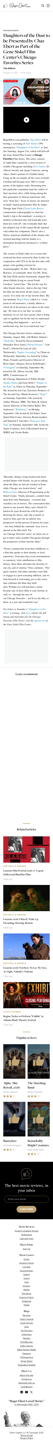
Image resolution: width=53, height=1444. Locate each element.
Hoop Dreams (35, 344)
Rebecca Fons (10, 492)
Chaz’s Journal (26, 1319)
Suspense (26, 1301)
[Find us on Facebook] (22, 1392)
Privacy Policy (26, 1438)
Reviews (27, 1315)
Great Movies (26, 1323)
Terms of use (26, 1435)
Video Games (26, 1346)
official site (39, 620)
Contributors (26, 1387)
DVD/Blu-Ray (26, 1342)
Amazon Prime (26, 1263)
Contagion (9, 367)
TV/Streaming (26, 1357)
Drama (26, 1274)
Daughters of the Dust (28, 147)
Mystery (26, 1286)
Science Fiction (26, 1297)
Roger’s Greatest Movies (26, 1231)
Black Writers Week (26, 1350)
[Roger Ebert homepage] (16, 5)
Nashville (9, 340)
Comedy (26, 1267)
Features (26, 1353)
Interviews (27, 1334)
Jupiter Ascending (27, 352)
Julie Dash (31, 143)
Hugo (43, 394)
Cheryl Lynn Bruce (33, 208)
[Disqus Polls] (26, 715)
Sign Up (26, 1249)
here (28, 612)
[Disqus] (26, 783)
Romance (26, 1293)
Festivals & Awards (10, 30)
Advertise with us (26, 1383)
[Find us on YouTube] (26, 1392)
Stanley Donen (10, 382)
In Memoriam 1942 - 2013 (27, 1404)
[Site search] (42, 5)
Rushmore (21, 409)
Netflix (26, 1290)
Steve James (39, 166)
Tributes (26, 1338)
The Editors (9, 68)
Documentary (26, 1271)
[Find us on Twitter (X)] (31, 1392)
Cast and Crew (26, 1238)
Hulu (26, 1282)
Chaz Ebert (35, 139)
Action (27, 1259)
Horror (27, 1278)
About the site (26, 1375)
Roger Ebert (23, 299)
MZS (26, 1327)
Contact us (26, 1379)
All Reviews (26, 1235)
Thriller (27, 1305)
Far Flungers (26, 1330)
